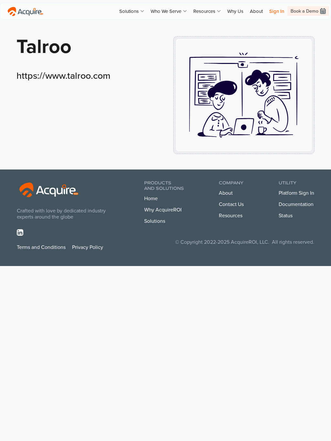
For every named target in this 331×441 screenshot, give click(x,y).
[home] (25, 10)
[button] (131, 11)
